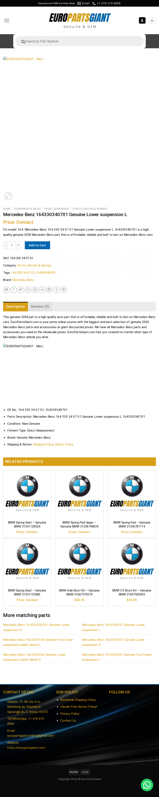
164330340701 (46, 273)
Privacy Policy (69, 714)
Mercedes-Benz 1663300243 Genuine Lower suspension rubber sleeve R (34, 657)
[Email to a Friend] (28, 290)
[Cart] (152, 20)
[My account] (142, 20)
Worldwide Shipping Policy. (78, 700)
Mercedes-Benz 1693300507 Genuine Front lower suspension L (117, 657)
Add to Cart (37, 245)
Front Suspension (56, 208)
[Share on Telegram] (63, 290)
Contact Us (68, 720)
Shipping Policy (43, 444)
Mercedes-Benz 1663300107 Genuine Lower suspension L (113, 627)
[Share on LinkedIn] (49, 290)
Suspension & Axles (27, 208)
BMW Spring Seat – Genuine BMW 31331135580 (27, 592)
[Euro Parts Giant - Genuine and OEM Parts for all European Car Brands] (79, 20)
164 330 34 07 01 (23, 273)
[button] (147, 785)
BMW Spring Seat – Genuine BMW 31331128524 (27, 525)
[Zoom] (8, 196)
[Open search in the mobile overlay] (79, 41)
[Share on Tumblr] (56, 290)
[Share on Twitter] (21, 290)
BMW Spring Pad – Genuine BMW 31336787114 (131, 525)
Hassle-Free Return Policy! (78, 707)
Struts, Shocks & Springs (89, 208)
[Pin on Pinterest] (35, 290)
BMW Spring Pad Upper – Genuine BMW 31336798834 (79, 525)
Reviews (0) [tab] (40, 306)
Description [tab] (15, 306)
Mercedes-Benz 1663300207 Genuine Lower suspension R (113, 642)
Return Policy (64, 444)
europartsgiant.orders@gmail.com (30, 736)
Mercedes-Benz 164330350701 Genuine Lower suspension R (36, 627)
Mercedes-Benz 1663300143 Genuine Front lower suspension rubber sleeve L (38, 642)
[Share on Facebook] (14, 290)
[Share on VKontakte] (42, 290)
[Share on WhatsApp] (7, 290)
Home (7, 208)
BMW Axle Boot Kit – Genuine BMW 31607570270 (79, 592)
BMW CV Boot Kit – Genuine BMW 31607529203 (131, 592)
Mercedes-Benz (23, 280)
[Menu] (6, 20)
